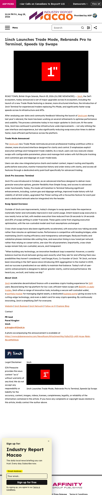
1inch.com (82, 115)
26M (91, 283)
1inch (79, 96)
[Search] (82, 28)
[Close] (48, 441)
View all (96, 4)
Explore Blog (63, 306)
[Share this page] (95, 27)
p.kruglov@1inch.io (15, 327)
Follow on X (49, 306)
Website (9, 306)
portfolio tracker (15, 293)
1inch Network (36, 306)
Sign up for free (26, 482)
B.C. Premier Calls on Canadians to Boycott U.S (38, 3)
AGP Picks (8, 4)
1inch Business (21, 306)
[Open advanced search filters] (88, 28)
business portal (70, 293)
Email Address (14, 471)
